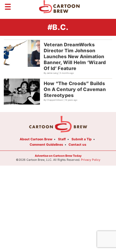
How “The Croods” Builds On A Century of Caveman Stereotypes (75, 89)
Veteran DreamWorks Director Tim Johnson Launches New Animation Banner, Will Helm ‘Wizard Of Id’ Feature (75, 56)
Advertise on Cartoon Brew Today (58, 156)
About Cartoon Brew (36, 139)
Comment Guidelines (46, 144)
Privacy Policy (90, 160)
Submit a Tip (81, 139)
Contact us (77, 144)
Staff (62, 139)
